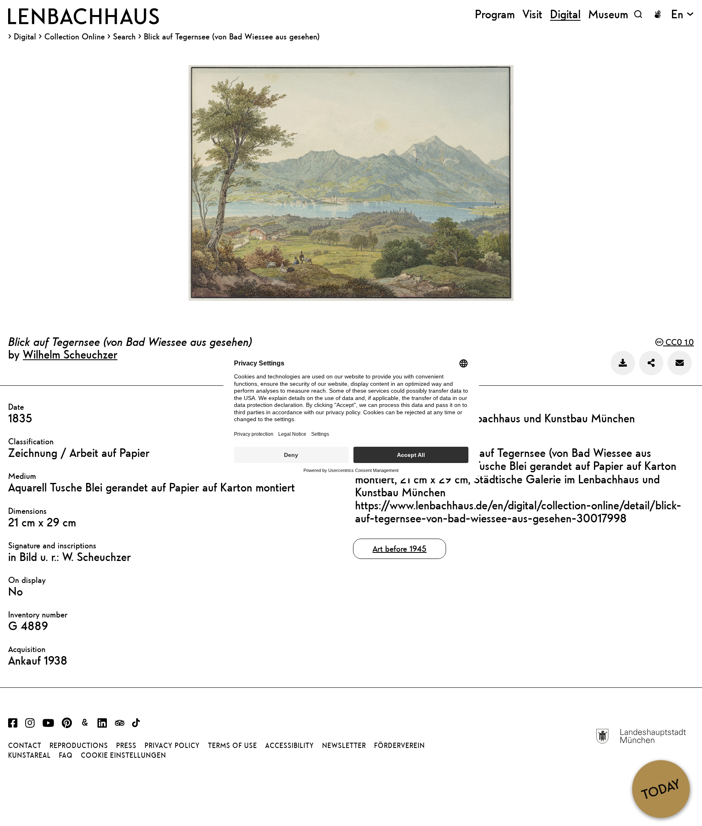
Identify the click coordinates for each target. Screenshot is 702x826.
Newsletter (344, 745)
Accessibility (289, 745)
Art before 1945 (400, 548)
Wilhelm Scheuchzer (70, 354)
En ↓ (682, 14)
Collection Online (74, 37)
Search (124, 36)
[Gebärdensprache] (657, 14)
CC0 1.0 (678, 342)
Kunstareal (29, 755)
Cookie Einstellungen (123, 755)
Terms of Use (232, 745)
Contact (24, 745)
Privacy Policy (172, 745)
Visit (532, 14)
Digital (25, 37)
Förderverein (399, 745)
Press (126, 745)
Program (495, 14)
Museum (608, 14)
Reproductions (79, 745)
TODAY (660, 788)
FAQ (66, 755)
